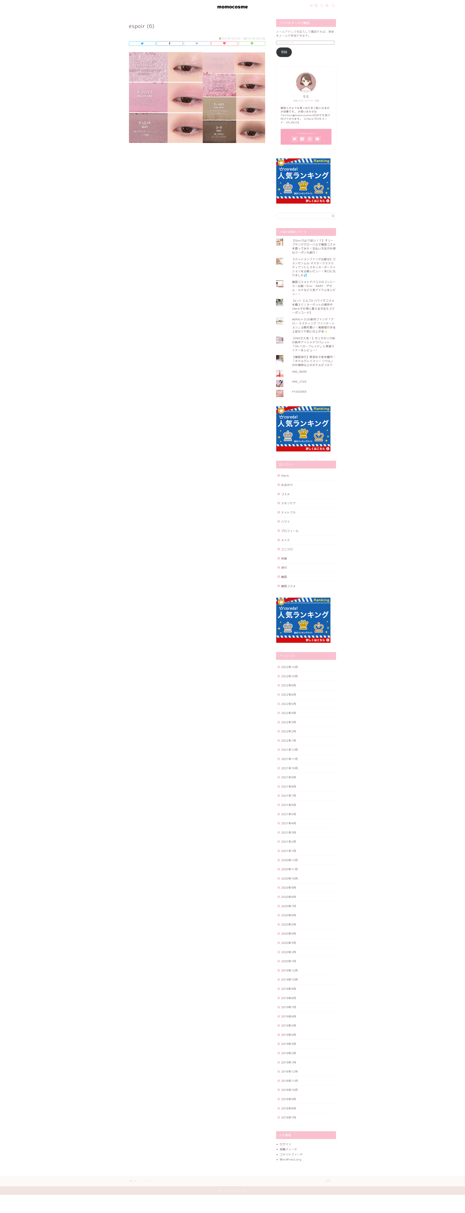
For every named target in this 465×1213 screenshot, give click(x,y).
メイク (285, 540)
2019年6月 (288, 1016)
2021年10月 (289, 768)
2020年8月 (288, 897)
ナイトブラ (288, 512)
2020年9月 (288, 888)
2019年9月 (288, 989)
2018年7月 (288, 1117)
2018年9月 (288, 1099)
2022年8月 (288, 685)
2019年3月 (288, 1044)
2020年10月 (289, 878)
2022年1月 (288, 741)
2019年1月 (288, 1062)
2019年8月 (288, 998)
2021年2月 (288, 842)
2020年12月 (289, 860)
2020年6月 (288, 915)
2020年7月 (288, 906)
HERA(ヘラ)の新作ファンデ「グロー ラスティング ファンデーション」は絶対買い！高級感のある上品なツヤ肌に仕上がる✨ (314, 325)
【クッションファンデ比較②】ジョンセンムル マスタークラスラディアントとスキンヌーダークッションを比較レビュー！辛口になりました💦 (314, 267)
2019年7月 (288, 1007)
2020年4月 (288, 934)
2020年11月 (289, 869)
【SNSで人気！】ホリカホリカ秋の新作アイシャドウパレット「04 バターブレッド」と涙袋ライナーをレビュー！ (313, 344)
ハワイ (285, 522)
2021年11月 (289, 759)
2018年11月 (289, 1081)
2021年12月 (289, 750)
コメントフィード (291, 1154)
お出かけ (287, 485)
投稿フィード (288, 1149)
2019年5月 (288, 1025)
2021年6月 (288, 805)
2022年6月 (288, 695)
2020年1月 (288, 961)
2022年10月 (289, 676)
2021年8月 (288, 786)
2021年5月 (288, 814)
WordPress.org (290, 1159)
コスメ (285, 494)
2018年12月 (289, 1071)
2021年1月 (288, 851)
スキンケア (288, 503)
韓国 (284, 577)
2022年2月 (288, 731)
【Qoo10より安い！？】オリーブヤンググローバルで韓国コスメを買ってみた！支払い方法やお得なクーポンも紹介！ (314, 246)
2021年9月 (288, 777)
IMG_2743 (299, 382)
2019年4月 (288, 1035)
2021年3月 (288, 832)
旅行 (284, 568)
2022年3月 (288, 722)
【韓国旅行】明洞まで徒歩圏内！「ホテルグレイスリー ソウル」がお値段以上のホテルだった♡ (314, 361)
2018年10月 (289, 1090)
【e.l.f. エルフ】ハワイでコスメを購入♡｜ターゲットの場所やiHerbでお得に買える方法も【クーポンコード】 (313, 307)
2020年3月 (288, 943)
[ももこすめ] (232, 12)
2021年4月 (288, 823)
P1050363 (299, 392)
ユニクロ (287, 549)
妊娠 (284, 558)
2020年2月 (288, 952)
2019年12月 (289, 970)
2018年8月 (288, 1108)
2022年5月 (288, 704)
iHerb (285, 476)
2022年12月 (289, 667)
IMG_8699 (299, 372)
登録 (284, 52)
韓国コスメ (288, 586)
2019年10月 (289, 979)
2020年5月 (288, 924)
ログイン (285, 1144)
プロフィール (290, 531)
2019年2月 (288, 1053)
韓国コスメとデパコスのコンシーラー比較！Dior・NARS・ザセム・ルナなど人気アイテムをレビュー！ (314, 288)
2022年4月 (288, 713)
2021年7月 (288, 796)
